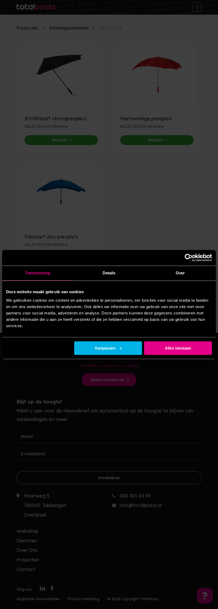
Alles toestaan (178, 348)
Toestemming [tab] (37, 273)
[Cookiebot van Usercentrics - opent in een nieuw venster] (188, 258)
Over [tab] (180, 273)
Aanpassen (105, 348)
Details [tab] (109, 273)
